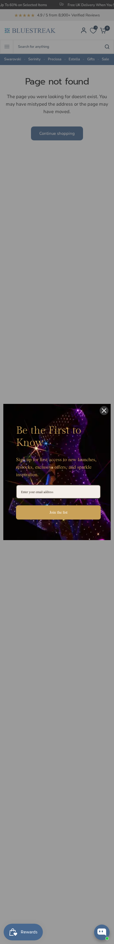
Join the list (59, 512)
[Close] (104, 410)
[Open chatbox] (102, 932)
